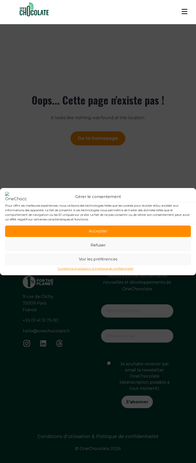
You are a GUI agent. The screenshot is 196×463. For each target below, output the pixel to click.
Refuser (98, 245)
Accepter (98, 231)
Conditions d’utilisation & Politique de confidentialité (95, 268)
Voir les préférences (98, 259)
